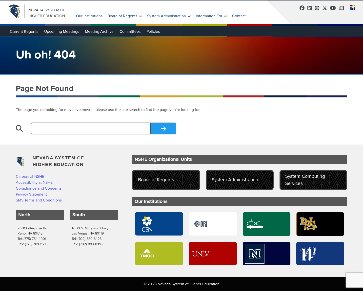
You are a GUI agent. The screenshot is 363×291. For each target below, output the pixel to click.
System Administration (166, 16)
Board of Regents (122, 16)
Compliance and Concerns (38, 188)
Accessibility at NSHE (34, 182)
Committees (130, 31)
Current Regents (24, 31)
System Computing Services (305, 180)
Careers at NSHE (30, 176)
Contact (239, 16)
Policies (153, 31)
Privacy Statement (31, 194)
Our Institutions (89, 16)
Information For (209, 16)
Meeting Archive (99, 31)
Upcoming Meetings (61, 31)
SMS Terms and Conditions (39, 200)
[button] (351, 6)
